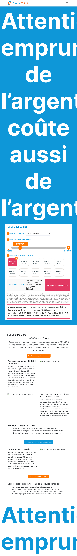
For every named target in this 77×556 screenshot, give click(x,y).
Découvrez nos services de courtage (38, 442)
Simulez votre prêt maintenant (38, 356)
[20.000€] (20, 248)
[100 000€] (68, 248)
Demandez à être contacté (38, 476)
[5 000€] (8, 248)
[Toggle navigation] (66, 3)
